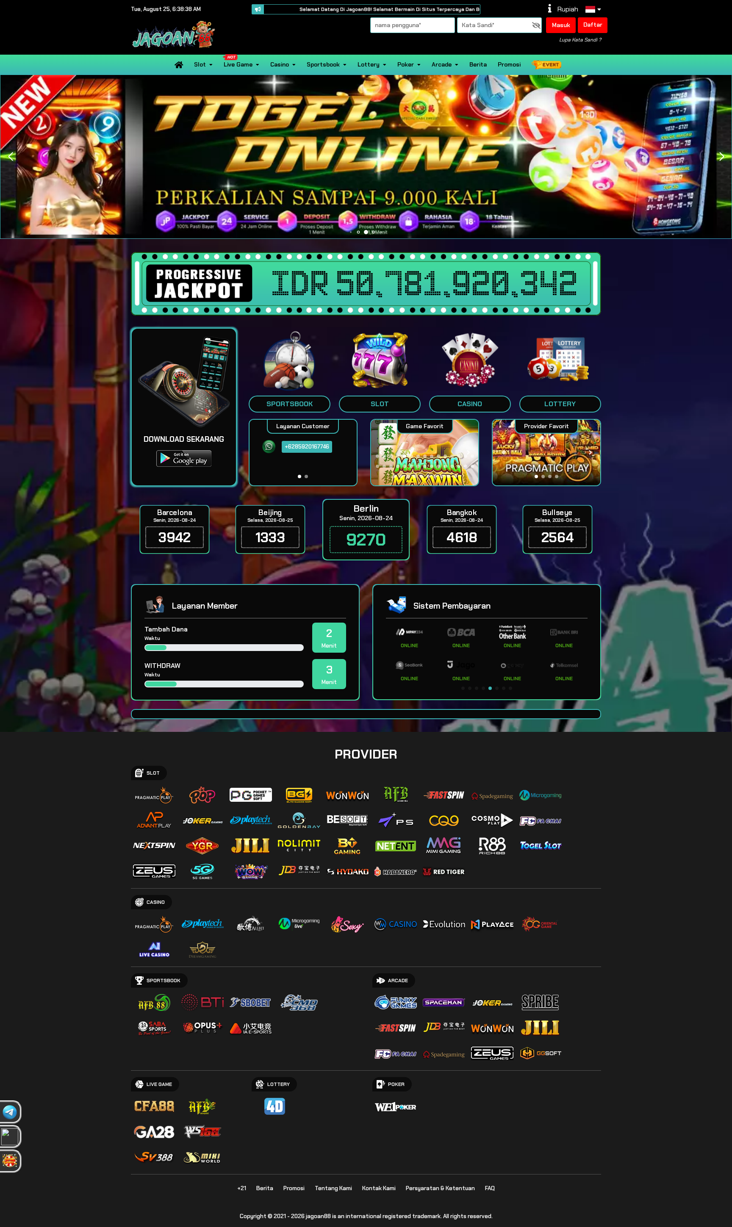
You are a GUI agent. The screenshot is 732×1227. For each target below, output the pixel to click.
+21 (241, 1188)
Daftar (592, 24)
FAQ (490, 1188)
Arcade (442, 64)
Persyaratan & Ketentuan (440, 1188)
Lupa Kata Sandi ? (580, 39)
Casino (279, 64)
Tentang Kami (333, 1188)
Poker (405, 64)
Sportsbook (323, 64)
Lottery (369, 64)
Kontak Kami (379, 1188)
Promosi (509, 64)
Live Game (238, 64)
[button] (721, 156)
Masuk (561, 25)
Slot (200, 64)
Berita (478, 64)
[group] (546, 452)
